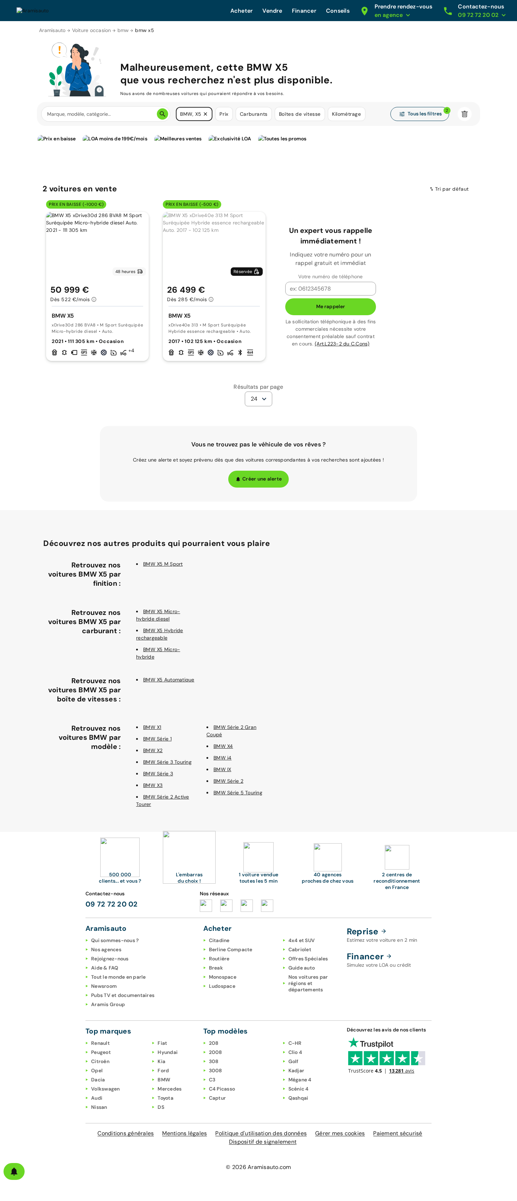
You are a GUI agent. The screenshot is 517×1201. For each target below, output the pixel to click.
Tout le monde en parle (118, 977)
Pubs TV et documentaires (122, 995)
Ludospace (222, 986)
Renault (100, 1043)
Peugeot (101, 1052)
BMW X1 (152, 727)
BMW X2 (153, 750)
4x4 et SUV (301, 940)
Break (216, 968)
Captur (217, 1098)
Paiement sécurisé (397, 1133)
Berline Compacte (231, 949)
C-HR (295, 1043)
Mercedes (169, 1089)
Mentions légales (184, 1133)
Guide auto (301, 968)
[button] (205, 114)
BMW (164, 1079)
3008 (215, 1070)
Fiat (162, 1043)
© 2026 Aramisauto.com (258, 1167)
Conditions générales (125, 1133)
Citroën (100, 1061)
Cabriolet (299, 949)
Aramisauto (52, 30)
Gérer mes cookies (340, 1133)
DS (161, 1107)
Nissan (99, 1107)
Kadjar (296, 1070)
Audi (96, 1098)
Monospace (222, 977)
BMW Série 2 (228, 781)
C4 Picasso (222, 1089)
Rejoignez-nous (110, 958)
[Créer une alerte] (14, 1171)
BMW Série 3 (158, 773)
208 (214, 1043)
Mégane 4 (300, 1079)
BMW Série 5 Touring (237, 792)
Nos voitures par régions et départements (308, 983)
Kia (161, 1061)
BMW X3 (153, 785)
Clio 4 (295, 1052)
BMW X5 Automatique (168, 679)
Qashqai (298, 1098)
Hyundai (168, 1052)
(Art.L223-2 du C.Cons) (342, 344)
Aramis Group (108, 1004)
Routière (219, 958)
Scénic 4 (298, 1089)
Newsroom (104, 986)
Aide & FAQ (105, 968)
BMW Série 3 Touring (167, 762)
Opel (97, 1070)
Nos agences (106, 949)
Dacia (98, 1079)
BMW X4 (223, 746)
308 (214, 1061)
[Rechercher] (162, 114)
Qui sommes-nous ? (115, 940)
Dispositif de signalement (262, 1141)
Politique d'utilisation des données (261, 1133)
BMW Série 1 (157, 739)
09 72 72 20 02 (111, 904)
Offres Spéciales (308, 958)
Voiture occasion (91, 30)
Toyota (165, 1098)
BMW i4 (222, 758)
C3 (212, 1079)
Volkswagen (105, 1089)
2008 (215, 1052)
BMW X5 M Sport (163, 564)
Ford (163, 1070)
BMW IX (222, 769)
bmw (123, 30)
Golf (293, 1061)
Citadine (219, 940)
